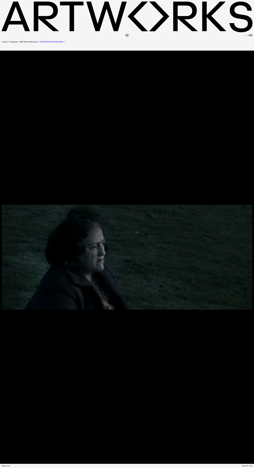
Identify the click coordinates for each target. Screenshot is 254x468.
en (251, 35)
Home (5, 41)
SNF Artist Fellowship (28, 41)
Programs (14, 41)
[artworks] (127, 31)
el (245, 35)
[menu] (127, 35)
